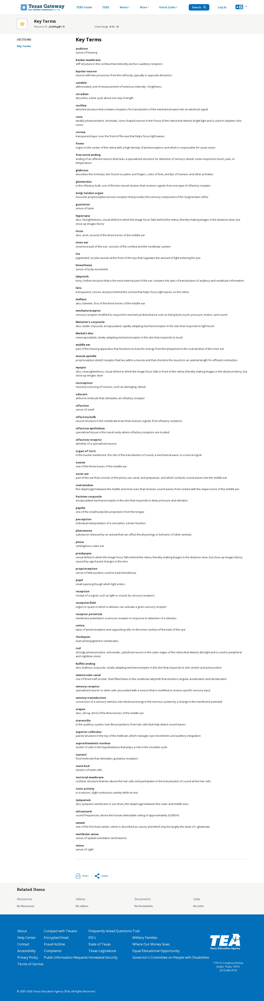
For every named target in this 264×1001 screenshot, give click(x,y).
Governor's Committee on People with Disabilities (170, 957)
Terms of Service (30, 964)
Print (85, 875)
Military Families (144, 937)
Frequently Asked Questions (110, 931)
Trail (136, 931)
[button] (241, 7)
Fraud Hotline (54, 944)
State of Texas (99, 944)
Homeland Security (103, 957)
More (143, 7)
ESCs (92, 937)
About (124, 7)
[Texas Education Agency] (225, 941)
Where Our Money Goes (151, 944)
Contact (23, 944)
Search (197, 7)
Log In (222, 7)
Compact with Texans (60, 931)
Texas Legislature (102, 951)
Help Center (26, 937)
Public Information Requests (66, 957)
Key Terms (24, 46)
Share (104, 875)
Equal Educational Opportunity (156, 951)
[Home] (41, 7)
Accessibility (26, 951)
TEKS (105, 7)
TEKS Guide (84, 7)
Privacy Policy (27, 957)
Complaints (52, 951)
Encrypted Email (56, 937)
